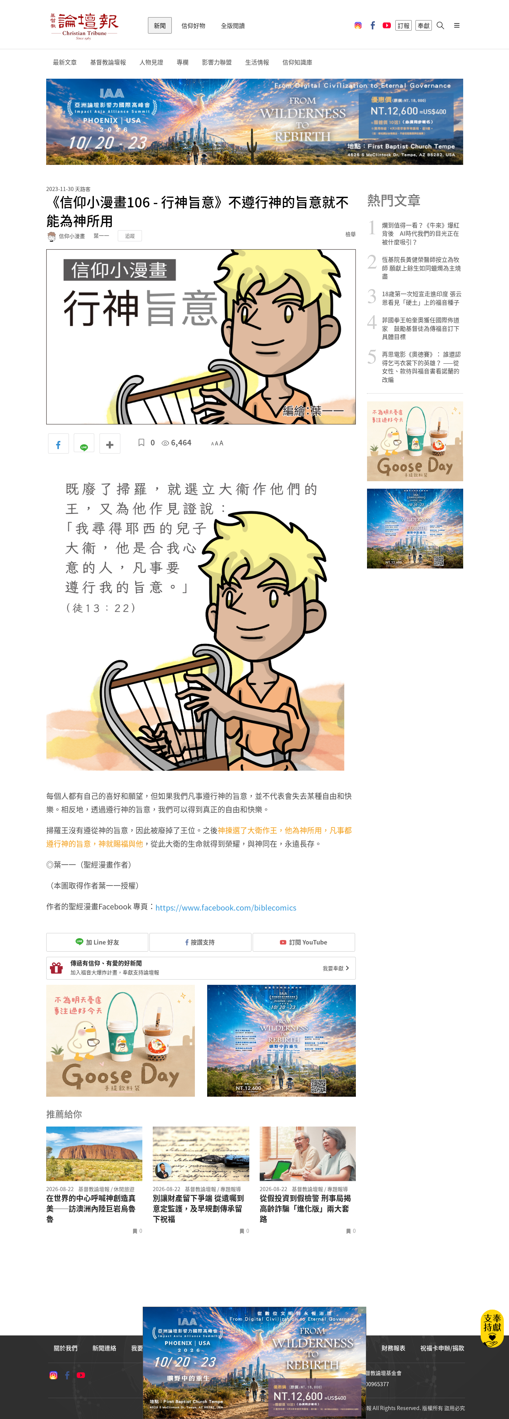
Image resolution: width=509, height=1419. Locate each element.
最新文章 (65, 62)
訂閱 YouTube (308, 941)
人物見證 (151, 62)
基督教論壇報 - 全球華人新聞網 (84, 25)
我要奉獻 (334, 968)
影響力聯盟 (217, 62)
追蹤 (130, 235)
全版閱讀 (233, 25)
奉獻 (424, 25)
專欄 (183, 62)
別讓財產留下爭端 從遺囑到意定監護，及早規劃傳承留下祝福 (198, 1208)
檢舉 (350, 234)
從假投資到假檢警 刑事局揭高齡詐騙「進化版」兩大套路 (305, 1208)
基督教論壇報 (108, 62)
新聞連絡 (104, 1347)
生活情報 (257, 62)
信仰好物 (193, 25)
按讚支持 (203, 941)
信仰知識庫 (297, 62)
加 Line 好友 (102, 941)
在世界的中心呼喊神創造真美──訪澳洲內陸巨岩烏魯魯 (91, 1208)
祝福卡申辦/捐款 (442, 1347)
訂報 (404, 25)
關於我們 (66, 1347)
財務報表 (393, 1347)
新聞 (160, 25)
